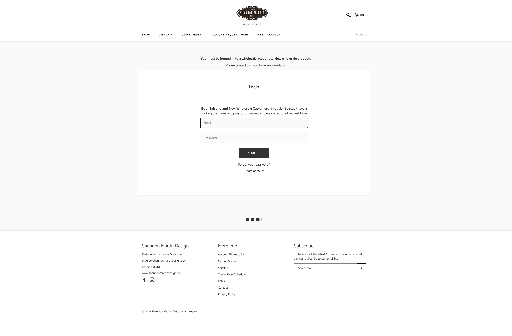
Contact (223, 287)
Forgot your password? (254, 164)
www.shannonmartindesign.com (162, 273)
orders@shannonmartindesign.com (164, 260)
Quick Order (192, 34)
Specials (223, 267)
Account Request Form (230, 34)
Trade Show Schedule (232, 274)
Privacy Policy (226, 294)
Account (361, 35)
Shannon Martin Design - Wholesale (174, 311)
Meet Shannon (269, 34)
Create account (254, 171)
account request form (292, 113)
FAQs (221, 281)
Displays (166, 34)
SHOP (146, 34)
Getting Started (228, 261)
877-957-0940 (151, 266)
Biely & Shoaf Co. (171, 254)
